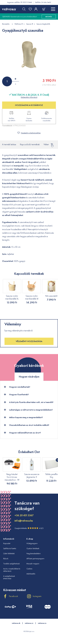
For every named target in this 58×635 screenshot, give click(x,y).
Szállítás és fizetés (9, 548)
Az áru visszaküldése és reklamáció (11, 569)
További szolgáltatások (11, 563)
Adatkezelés (30, 574)
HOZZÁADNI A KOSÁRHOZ (29, 105)
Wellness (17, 24)
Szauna (28, 24)
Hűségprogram (32, 543)
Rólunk (5, 558)
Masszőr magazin (32, 563)
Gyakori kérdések (32, 548)
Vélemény (48, 144)
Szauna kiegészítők (43, 24)
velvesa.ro (42, 623)
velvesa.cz (29, 623)
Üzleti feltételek (9, 553)
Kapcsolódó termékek (30, 144)
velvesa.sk (16, 623)
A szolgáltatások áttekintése (9, 577)
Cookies (29, 568)
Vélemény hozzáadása (29, 341)
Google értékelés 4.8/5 (29, 528)
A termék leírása (9, 144)
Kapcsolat (6, 543)
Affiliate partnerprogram (35, 558)
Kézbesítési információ (29, 97)
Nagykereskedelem (33, 553)
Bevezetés (5, 24)
